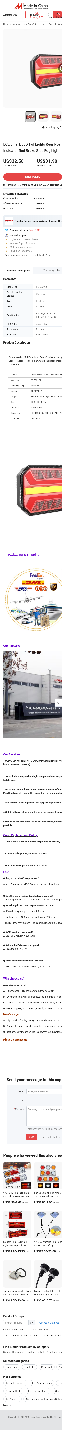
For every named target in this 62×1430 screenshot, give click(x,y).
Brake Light (12, 1367)
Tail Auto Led (12, 1399)
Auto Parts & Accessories (16, 1335)
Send (31, 1136)
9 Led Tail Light (13, 1391)
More (6, 1405)
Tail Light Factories (15, 1383)
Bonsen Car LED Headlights (47, 1335)
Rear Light (46, 1367)
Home (6, 24)
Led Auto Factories (42, 1383)
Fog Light (29, 1367)
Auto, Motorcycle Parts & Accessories (28, 24)
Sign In (8, 255)
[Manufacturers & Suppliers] (31, 5)
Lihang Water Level (13, 1329)
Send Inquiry (32, 176)
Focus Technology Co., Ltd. (42, 1417)
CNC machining (41, 1329)
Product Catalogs (50, 1322)
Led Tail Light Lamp (38, 1391)
